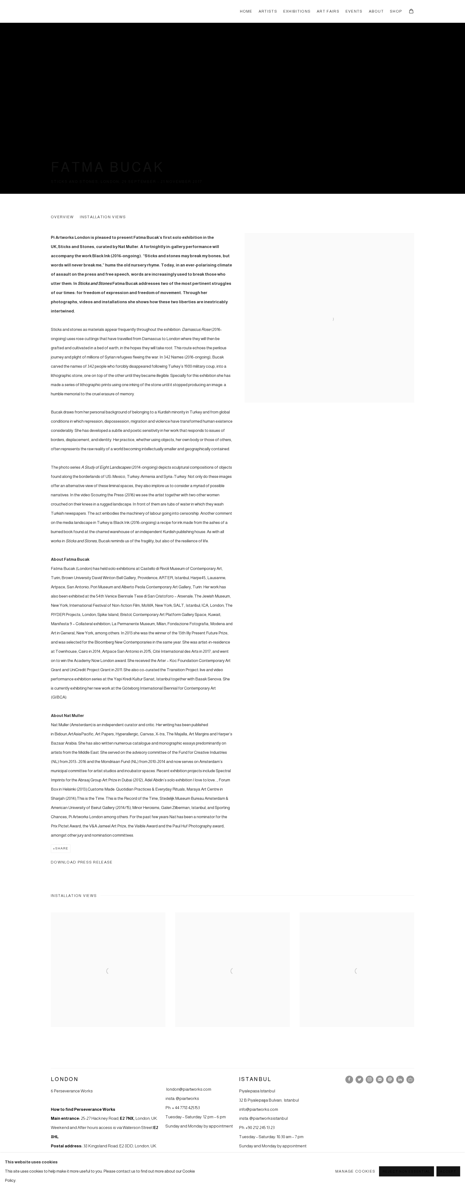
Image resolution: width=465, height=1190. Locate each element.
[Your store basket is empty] (411, 11)
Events (354, 11)
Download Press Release (82, 862)
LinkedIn (400, 1079)
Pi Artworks (77, 11)
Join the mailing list (380, 1079)
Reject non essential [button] (406, 1171)
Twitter (359, 1079)
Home (246, 11)
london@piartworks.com (188, 1089)
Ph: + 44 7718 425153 (182, 1107)
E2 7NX (126, 1118)
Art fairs (328, 11)
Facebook (349, 1079)
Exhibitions (297, 11)
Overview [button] (62, 217)
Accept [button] (448, 1171)
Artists (268, 11)
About (376, 11)
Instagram (369, 1079)
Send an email (390, 1079)
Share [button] (61, 848)
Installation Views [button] (103, 217)
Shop (396, 11)
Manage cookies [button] (355, 1171)
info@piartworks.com (258, 1109)
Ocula (410, 1079)
